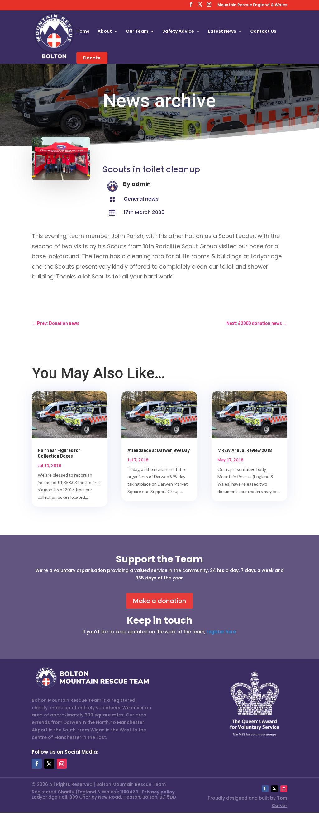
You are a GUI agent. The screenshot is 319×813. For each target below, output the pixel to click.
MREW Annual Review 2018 (244, 450)
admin (141, 184)
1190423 (129, 792)
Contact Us (263, 31)
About (105, 31)
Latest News (222, 31)
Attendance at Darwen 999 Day (158, 450)
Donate (92, 58)
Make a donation (159, 601)
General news (141, 198)
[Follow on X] (49, 764)
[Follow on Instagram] (62, 764)
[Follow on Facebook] (37, 764)
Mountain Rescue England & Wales (252, 5)
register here (221, 632)
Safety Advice (178, 31)
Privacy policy (158, 792)
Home (83, 31)
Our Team (137, 31)
